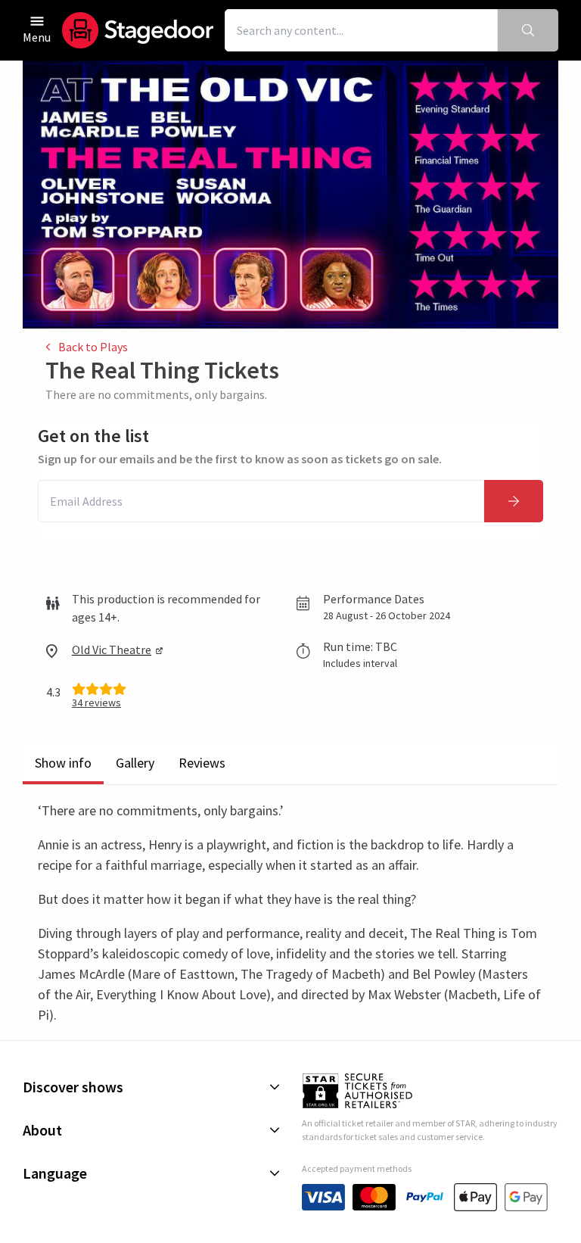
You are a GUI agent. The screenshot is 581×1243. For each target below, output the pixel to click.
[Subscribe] (513, 501)
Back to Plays (93, 346)
